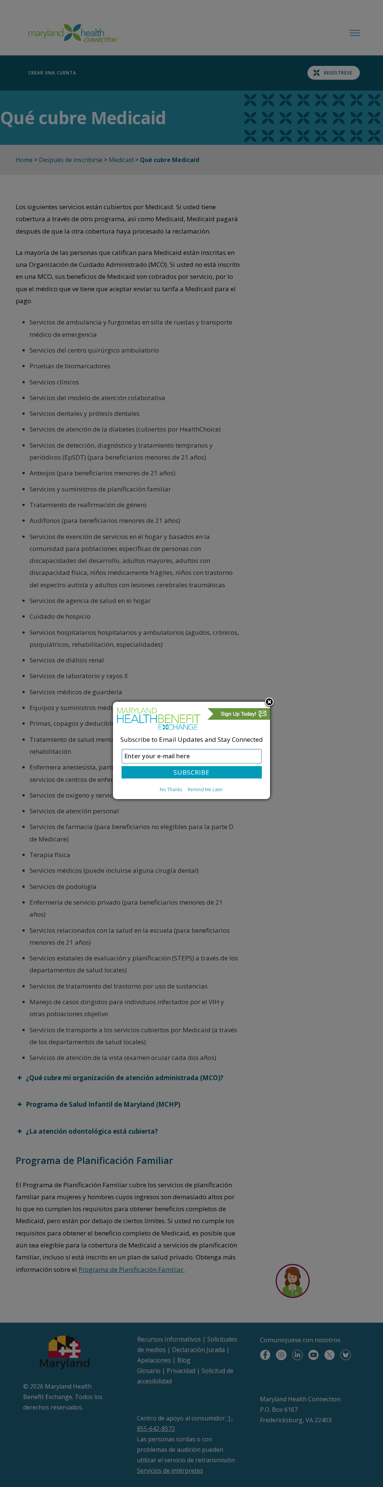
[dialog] (191, 750)
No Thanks (171, 789)
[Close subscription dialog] (269, 702)
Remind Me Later (205, 789)
